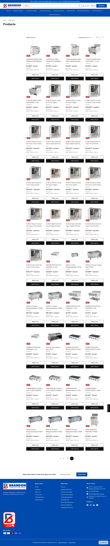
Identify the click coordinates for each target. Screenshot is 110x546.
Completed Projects (54, 14)
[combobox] (52, 6)
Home (4, 20)
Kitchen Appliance (97, 10)
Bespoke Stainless (18, 10)
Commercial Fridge (31, 10)
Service (8, 10)
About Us (38, 492)
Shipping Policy (39, 497)
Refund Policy (39, 500)
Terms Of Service (62, 542)
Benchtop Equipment (83, 10)
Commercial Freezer (45, 10)
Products (38, 489)
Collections (11, 20)
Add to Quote (35, 78)
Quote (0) (108, 408)
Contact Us (38, 494)
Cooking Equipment (59, 10)
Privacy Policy (72, 542)
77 (68, 458)
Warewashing (71, 10)
